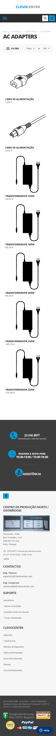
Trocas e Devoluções (12, 618)
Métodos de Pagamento (14, 647)
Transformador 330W (20, 389)
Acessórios (16, 31)
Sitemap (7, 664)
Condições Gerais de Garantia (16, 612)
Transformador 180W (20, 244)
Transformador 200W (20, 292)
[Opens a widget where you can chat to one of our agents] (44, 730)
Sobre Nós (8, 635)
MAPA (6, 559)
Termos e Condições (12, 606)
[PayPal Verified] (21, 730)
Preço (29, 48)
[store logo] (28, 7)
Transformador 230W (20, 341)
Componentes (31, 31)
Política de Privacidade (13, 653)
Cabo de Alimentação (19, 99)
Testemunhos (10, 641)
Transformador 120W (20, 195)
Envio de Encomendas (13, 659)
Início (5, 31)
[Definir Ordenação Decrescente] (39, 48)
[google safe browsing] (18, 718)
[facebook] (6, 496)
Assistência (9, 600)
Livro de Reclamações (13, 670)
